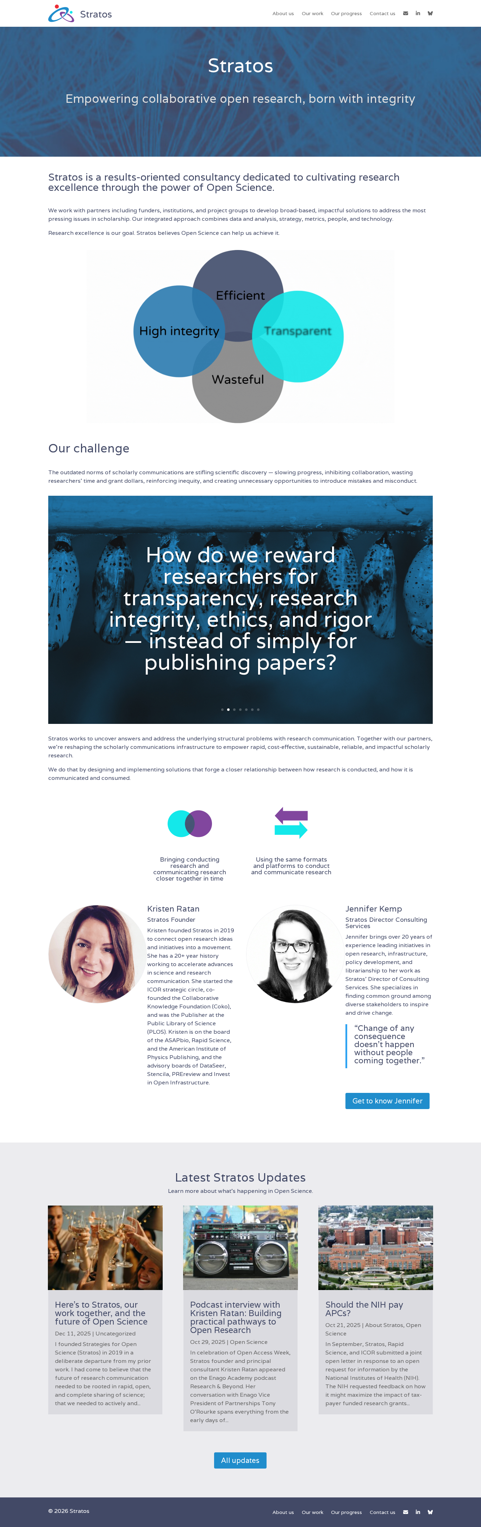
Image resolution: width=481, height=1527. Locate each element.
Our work (312, 13)
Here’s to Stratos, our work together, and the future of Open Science (101, 1313)
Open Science (249, 1342)
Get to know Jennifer (387, 1101)
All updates (240, 1460)
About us (283, 13)
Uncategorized (115, 1333)
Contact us (382, 13)
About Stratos (384, 1325)
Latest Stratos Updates (240, 1177)
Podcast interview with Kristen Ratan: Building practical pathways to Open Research (236, 1317)
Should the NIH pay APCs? (364, 1309)
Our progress (346, 13)
